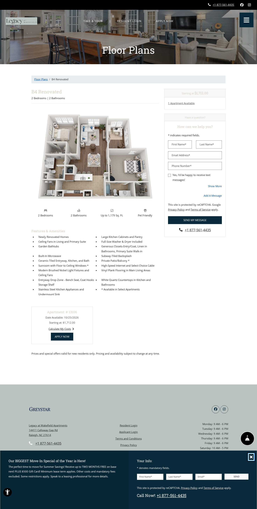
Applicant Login (128, 432)
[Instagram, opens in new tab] (249, 4)
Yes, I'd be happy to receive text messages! (191, 177)
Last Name (175, 476)
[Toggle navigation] (247, 20)
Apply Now (166, 21)
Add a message (213, 195)
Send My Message (194, 220)
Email (201, 476)
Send (236, 476)
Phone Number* (181, 166)
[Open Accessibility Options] (7, 493)
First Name (145, 476)
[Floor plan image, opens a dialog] (95, 156)
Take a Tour (93, 21)
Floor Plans (41, 79)
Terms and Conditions (128, 438)
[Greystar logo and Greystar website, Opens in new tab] (40, 409)
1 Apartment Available (181, 103)
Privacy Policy (176, 209)
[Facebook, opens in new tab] (241, 4)
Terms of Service (200, 209)
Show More (215, 186)
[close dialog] (251, 457)
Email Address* (181, 155)
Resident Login (131, 21)
